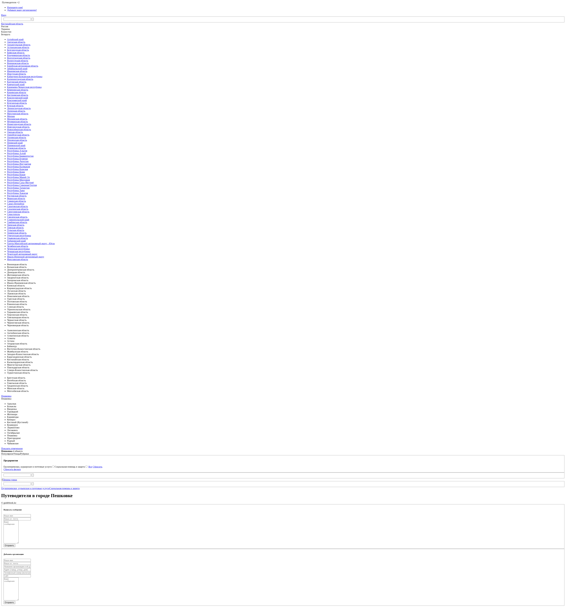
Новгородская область (18, 127)
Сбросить (97, 466)
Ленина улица (10, 479)
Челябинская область (17, 246)
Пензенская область (17, 140)
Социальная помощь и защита (64, 488)
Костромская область (17, 95)
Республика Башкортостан (20, 156)
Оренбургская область (18, 135)
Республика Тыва (16, 190)
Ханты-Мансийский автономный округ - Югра (31, 243)
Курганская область (17, 103)
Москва (11, 116)
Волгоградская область (18, 58)
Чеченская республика (18, 249)
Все (90, 466)
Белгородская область (18, 50)
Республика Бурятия (17, 158)
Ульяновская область (17, 238)
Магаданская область (17, 113)
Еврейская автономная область (22, 66)
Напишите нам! (15, 7)
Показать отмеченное (12, 448)
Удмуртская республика (19, 235)
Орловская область (16, 137)
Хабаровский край (16, 241)
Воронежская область (18, 63)
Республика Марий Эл (18, 177)
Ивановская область (17, 71)
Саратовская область (17, 206)
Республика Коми (16, 172)
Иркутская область (16, 74)
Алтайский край (15, 39)
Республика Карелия (17, 169)
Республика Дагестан (18, 161)
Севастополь (13, 214)
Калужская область (16, 82)
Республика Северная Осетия (22, 185)
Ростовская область (17, 196)
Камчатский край (16, 84)
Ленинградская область (19, 108)
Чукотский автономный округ (22, 254)
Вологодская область (17, 60)
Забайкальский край (17, 68)
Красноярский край (17, 100)
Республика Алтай (16, 153)
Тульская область (15, 230)
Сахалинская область (17, 209)
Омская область (15, 132)
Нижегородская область (19, 124)
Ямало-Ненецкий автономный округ (25, 256)
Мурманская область (17, 121)
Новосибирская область (19, 129)
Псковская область (16, 148)
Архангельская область (18, 44)
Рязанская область (16, 198)
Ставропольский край (18, 219)
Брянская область (15, 52)
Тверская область (15, 225)
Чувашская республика (18, 251)
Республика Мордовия (18, 180)
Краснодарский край (17, 97)
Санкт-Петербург (15, 203)
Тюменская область (17, 233)
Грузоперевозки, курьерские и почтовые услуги (25, 488)
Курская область (15, 105)
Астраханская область (18, 47)
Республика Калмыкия (18, 166)
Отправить (9, 545)
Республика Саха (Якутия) (20, 182)
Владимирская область (18, 55)
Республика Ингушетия (19, 164)
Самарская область (16, 201)
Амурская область (16, 42)
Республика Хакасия (17, 193)
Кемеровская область (17, 90)
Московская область (17, 119)
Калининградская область (20, 79)
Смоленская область (17, 217)
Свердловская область (18, 211)
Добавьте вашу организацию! (22, 10)
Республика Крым (16, 174)
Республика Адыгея (17, 150)
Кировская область (16, 92)
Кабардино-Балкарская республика (24, 76)
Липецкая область (16, 111)
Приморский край (16, 145)
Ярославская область (17, 259)
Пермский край (15, 143)
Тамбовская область (17, 222)
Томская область (15, 227)
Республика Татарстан (18, 188)
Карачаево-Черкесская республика (24, 87)
